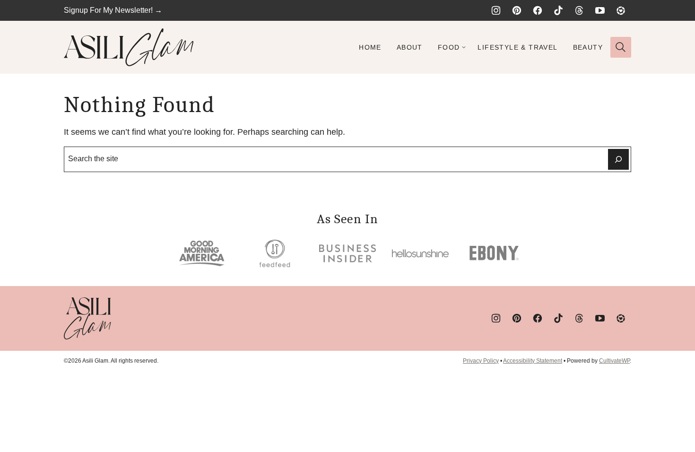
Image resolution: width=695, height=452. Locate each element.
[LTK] (620, 10)
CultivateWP (614, 360)
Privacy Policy (481, 360)
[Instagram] (496, 10)
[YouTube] (600, 10)
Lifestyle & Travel (517, 47)
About (410, 47)
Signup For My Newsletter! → (113, 10)
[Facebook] (537, 10)
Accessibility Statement (532, 360)
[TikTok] (558, 10)
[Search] (620, 47)
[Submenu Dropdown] (464, 47)
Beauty (588, 47)
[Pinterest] (516, 10)
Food (449, 47)
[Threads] (579, 10)
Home (370, 47)
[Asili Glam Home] (129, 47)
